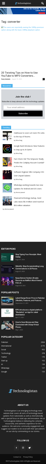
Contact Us (17, 457)
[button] (42, 3)
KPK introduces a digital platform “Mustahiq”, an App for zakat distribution (28, 312)
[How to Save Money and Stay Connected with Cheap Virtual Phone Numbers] (7, 325)
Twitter (4, 357)
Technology (6, 353)
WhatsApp (5, 368)
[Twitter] (29, 447)
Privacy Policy (28, 457)
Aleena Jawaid (20, 192)
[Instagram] (23, 447)
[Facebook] (16, 447)
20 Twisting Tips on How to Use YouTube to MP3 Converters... (19, 74)
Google (4, 371)
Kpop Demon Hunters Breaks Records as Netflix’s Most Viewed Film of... (28, 280)
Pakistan (4, 342)
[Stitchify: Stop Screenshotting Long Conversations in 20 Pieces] (7, 269)
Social (3, 349)
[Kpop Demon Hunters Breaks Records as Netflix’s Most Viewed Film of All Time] (7, 281)
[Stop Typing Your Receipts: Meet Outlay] (7, 257)
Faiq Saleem (5, 79)
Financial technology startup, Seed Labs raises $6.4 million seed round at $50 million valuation (29, 202)
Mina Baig (19, 140)
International (6, 346)
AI (2, 364)
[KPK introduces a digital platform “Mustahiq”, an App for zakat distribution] (7, 313)
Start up (4, 360)
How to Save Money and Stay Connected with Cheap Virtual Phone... (27, 324)
